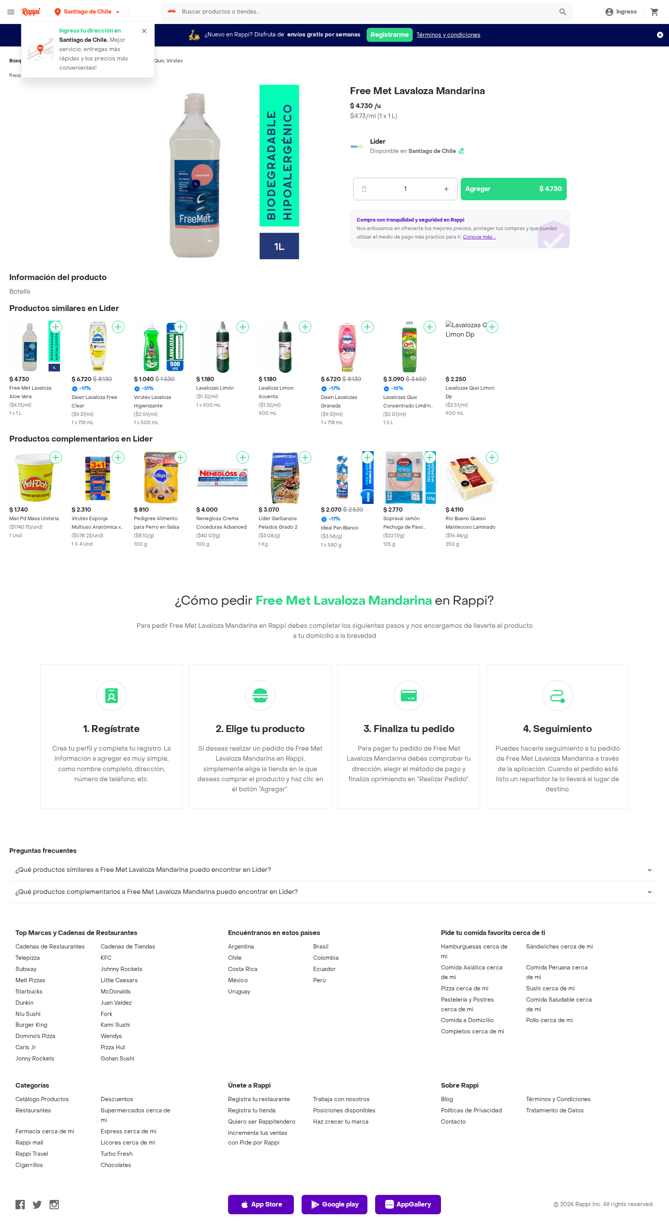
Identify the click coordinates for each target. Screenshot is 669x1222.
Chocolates (116, 1165)
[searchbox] (364, 12)
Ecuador (324, 969)
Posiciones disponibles (344, 1110)
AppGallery (413, 1204)
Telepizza (27, 958)
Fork (106, 1014)
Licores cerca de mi (128, 1142)
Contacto (453, 1122)
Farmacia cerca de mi (44, 1131)
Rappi (15, 75)
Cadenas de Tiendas (128, 946)
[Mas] (446, 189)
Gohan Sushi (117, 1058)
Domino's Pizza (35, 1036)
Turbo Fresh (116, 1154)
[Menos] (364, 189)
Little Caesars (119, 980)
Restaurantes (33, 1110)
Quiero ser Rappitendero (261, 1122)
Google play (340, 1204)
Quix (159, 61)
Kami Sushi (115, 1025)
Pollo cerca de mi (549, 1020)
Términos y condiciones (448, 35)
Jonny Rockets (34, 1058)
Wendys (111, 1036)
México (238, 980)
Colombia (326, 958)
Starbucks (29, 991)
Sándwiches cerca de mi (559, 946)
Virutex (174, 61)
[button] (87, 12)
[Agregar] (56, 327)
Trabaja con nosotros (341, 1099)
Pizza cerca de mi (465, 988)
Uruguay (239, 991)
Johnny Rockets (121, 969)
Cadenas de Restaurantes (50, 946)
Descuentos (117, 1099)
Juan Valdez (116, 1003)
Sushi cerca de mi (550, 988)
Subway (25, 969)
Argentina (241, 946)
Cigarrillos (29, 1165)
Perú (319, 980)
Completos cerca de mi (472, 1031)
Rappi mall (29, 1142)
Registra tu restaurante (259, 1099)
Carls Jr (25, 1047)
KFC (106, 958)
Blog (447, 1099)
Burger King (31, 1025)
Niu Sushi (28, 1014)
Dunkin (24, 1003)
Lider (378, 141)
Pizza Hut (113, 1047)
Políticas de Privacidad (471, 1110)
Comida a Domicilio (467, 1020)
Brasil (320, 946)
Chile (235, 958)
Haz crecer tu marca (341, 1122)
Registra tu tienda (252, 1110)
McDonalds (116, 991)
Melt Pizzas (30, 980)
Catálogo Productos (42, 1099)
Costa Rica (242, 969)
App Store (266, 1204)
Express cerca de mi (128, 1131)
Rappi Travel (31, 1154)
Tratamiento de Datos (555, 1110)
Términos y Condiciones (558, 1099)
